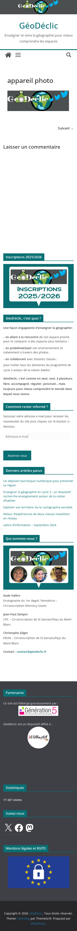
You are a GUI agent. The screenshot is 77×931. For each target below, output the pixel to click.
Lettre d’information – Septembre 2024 (29, 525)
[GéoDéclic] (38, 3)
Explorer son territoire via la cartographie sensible (37, 507)
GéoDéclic (38, 25)
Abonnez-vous (17, 456)
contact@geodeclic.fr (31, 652)
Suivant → (66, 128)
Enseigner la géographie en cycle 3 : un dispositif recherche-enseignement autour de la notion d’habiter (37, 496)
